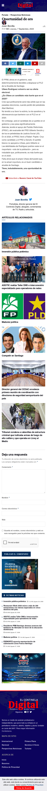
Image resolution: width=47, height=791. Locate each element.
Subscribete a (24, 178)
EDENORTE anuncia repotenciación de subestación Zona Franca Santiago (19, 642)
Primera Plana (30, 741)
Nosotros (5, 763)
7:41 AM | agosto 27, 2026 (27, 637)
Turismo (28, 748)
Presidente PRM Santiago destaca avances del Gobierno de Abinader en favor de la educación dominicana (23, 627)
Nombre (6, 497)
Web (3, 519)
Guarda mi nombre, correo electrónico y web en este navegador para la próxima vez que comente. (24, 531)
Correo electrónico (10, 508)
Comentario (7, 467)
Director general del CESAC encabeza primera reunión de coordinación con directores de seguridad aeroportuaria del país (22, 394)
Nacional (5, 745)
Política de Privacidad (11, 767)
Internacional (7, 741)
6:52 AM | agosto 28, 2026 (12, 612)
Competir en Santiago (12, 355)
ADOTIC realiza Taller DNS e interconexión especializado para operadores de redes (23, 287)
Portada (5, 15)
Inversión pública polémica (15, 251)
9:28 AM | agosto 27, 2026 (12, 632)
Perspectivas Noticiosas (20, 15)
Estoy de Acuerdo (24, 788)
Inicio (4, 759)
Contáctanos (6, 731)
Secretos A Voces (32, 745)
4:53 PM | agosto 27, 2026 (12, 621)
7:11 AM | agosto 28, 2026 (35, 601)
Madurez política (10, 322)
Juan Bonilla (8, 25)
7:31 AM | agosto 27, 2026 (12, 646)
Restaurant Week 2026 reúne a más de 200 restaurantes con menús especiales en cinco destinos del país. (21, 607)
